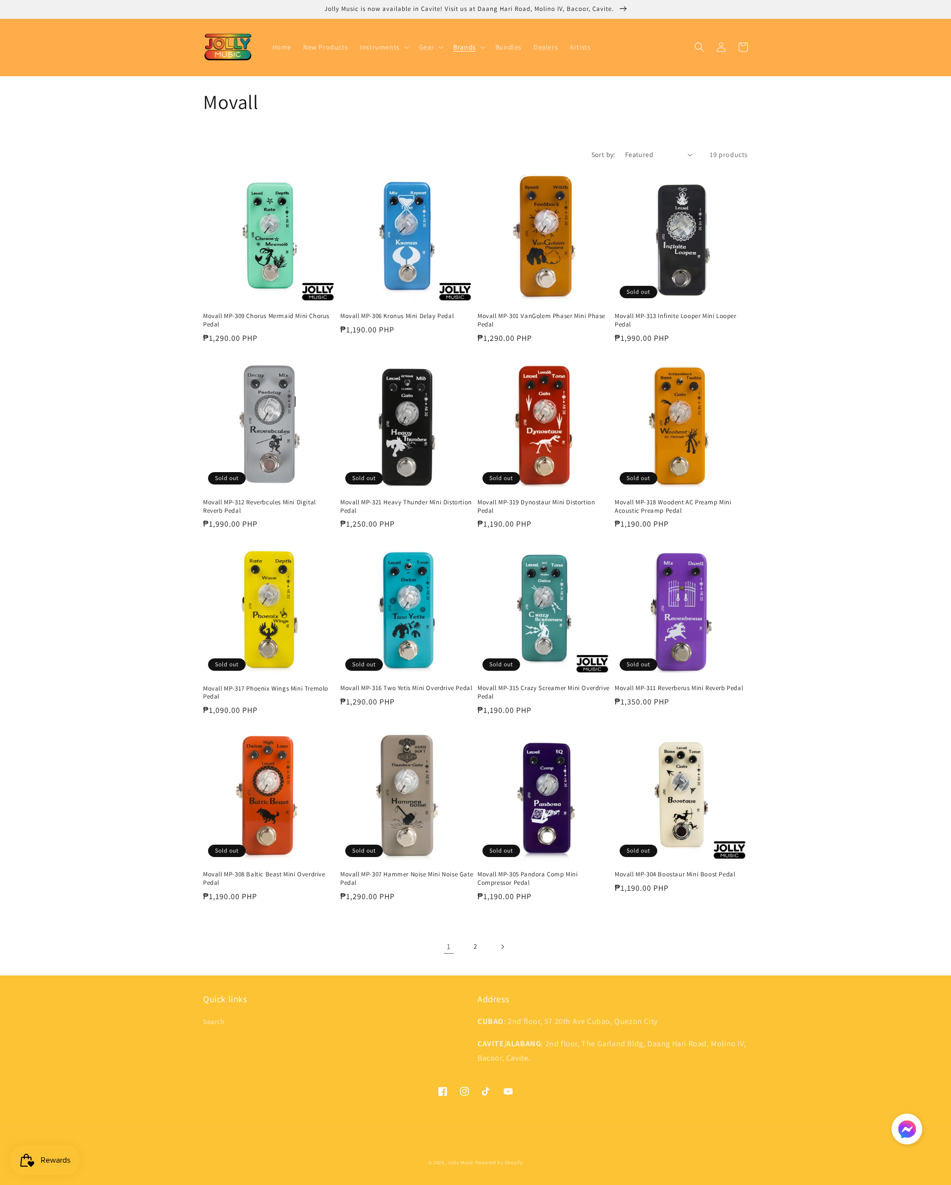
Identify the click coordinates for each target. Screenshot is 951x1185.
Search (214, 1021)
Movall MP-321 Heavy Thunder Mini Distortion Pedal (406, 506)
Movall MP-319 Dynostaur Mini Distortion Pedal (536, 506)
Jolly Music (460, 1162)
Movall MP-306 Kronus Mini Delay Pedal (397, 316)
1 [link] (449, 946)
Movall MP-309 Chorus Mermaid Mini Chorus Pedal (266, 320)
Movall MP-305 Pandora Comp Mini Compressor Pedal (527, 878)
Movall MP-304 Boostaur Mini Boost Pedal (675, 874)
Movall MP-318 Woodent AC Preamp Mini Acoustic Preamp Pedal (673, 506)
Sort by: (603, 154)
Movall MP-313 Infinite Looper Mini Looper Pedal (676, 320)
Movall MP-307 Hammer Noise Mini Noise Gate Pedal (406, 878)
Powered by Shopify (499, 1162)
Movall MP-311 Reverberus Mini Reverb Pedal (679, 688)
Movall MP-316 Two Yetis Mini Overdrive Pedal (406, 688)
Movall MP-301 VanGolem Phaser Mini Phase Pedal (541, 320)
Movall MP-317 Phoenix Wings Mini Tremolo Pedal (265, 693)
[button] (383, 47)
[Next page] (502, 947)
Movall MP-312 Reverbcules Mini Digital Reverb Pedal (259, 506)
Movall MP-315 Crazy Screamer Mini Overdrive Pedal (543, 692)
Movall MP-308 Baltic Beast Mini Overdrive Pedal (264, 878)
